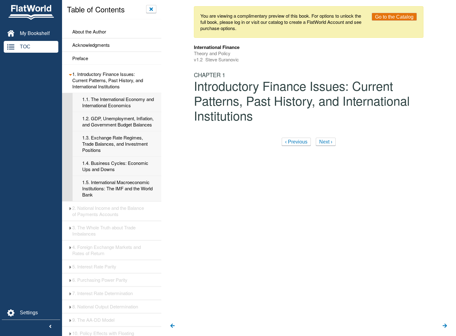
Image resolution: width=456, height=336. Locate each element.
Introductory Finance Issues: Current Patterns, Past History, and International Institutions (107, 80)
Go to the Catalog (394, 17)
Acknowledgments (91, 45)
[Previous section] (172, 326)
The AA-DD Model (93, 320)
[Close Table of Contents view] (151, 9)
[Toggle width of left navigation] (50, 327)
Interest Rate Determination (102, 293)
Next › (325, 141)
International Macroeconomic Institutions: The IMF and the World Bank (117, 188)
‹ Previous (296, 141)
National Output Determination (105, 306)
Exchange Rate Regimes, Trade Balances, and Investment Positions (115, 144)
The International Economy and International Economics (118, 102)
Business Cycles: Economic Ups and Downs (115, 166)
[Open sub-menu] (70, 74)
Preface (80, 58)
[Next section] (445, 326)
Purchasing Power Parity (99, 280)
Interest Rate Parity (94, 266)
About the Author (89, 32)
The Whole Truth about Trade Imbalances (104, 230)
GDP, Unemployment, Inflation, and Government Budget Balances (118, 121)
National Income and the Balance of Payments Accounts (108, 211)
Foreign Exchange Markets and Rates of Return (106, 250)
